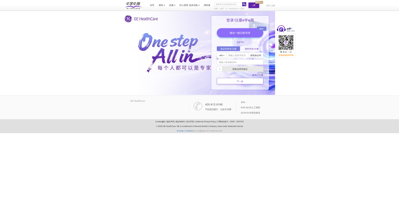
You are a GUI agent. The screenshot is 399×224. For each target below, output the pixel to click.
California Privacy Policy (205, 121)
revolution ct (234, 8)
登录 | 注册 (270, 5)
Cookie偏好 (160, 121)
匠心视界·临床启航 (189, 5)
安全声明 (190, 121)
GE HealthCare (137, 100)
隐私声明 (170, 121)
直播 (171, 5)
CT (226, 8)
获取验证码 (255, 55)
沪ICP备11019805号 (185, 130)
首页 (152, 5)
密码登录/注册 (252, 48)
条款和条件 (180, 121)
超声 (222, 8)
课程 (161, 5)
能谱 (242, 8)
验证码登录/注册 (228, 48)
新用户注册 (257, 74)
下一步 (240, 81)
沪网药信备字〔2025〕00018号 (230, 121)
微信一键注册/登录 (240, 33)
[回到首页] (133, 5)
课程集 (207, 5)
